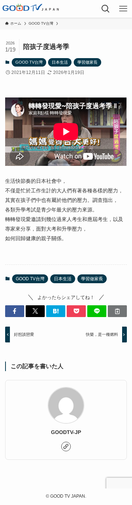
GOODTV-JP (66, 432)
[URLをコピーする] (117, 311)
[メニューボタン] (123, 9)
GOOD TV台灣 (29, 62)
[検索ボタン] (105, 9)
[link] (66, 446)
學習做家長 (87, 62)
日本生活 (60, 62)
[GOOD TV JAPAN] (31, 9)
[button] (14, 311)
